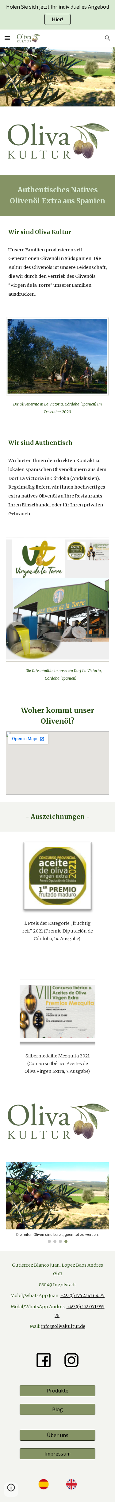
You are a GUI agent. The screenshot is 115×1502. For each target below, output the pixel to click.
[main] (57, 195)
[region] (57, 15)
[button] (7, 38)
